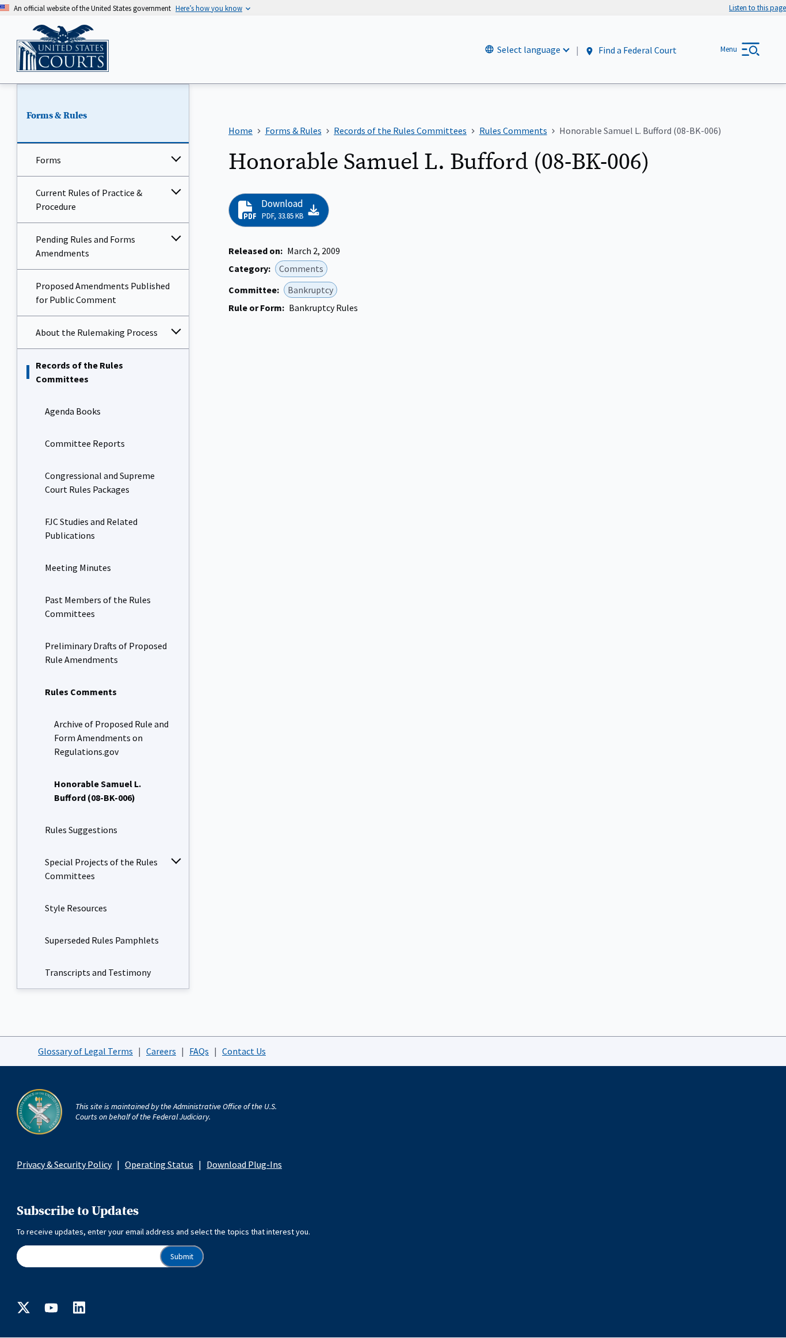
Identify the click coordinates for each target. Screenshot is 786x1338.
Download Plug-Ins (244, 1164)
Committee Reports (85, 443)
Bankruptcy (310, 290)
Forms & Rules (56, 115)
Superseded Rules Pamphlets (102, 940)
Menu (728, 49)
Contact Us (244, 1051)
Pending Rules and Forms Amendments (85, 246)
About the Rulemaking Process (97, 332)
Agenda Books (73, 411)
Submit (181, 1257)
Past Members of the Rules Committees (98, 606)
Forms (48, 160)
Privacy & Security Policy (64, 1164)
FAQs (199, 1051)
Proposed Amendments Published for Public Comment (103, 292)
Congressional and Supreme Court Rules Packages (100, 482)
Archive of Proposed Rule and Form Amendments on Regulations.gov (111, 737)
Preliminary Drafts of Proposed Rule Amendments (106, 652)
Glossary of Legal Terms (85, 1051)
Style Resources (76, 908)
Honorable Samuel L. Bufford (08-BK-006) (97, 790)
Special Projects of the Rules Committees (101, 868)
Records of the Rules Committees (79, 372)
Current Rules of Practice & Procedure (89, 199)
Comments (301, 268)
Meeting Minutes (78, 567)
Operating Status (159, 1164)
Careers (161, 1051)
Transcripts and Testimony (98, 972)
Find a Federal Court (637, 50)
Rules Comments (81, 691)
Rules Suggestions (81, 829)
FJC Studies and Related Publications (91, 528)
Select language (528, 49)
